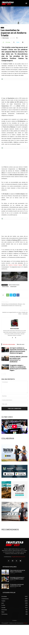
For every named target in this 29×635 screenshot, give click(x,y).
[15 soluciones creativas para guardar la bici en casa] (5, 586)
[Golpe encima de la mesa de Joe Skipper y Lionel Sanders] (5, 572)
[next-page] (5, 374)
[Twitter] (11, 295)
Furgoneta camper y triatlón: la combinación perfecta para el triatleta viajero (18, 367)
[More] (22, 42)
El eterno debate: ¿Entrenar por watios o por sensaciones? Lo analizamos (19, 359)
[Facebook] (17, 295)
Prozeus (25, 623)
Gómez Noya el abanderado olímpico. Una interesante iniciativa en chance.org (13, 304)
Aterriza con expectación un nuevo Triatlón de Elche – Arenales (15, 313)
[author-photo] (14, 326)
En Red (5, 25)
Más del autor (20, 344)
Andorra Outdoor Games (15, 265)
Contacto (14, 620)
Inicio (2, 25)
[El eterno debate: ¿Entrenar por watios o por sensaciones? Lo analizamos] (5, 358)
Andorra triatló (5, 286)
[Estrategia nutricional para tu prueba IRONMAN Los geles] (5, 579)
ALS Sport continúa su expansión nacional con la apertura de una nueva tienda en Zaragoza (18, 350)
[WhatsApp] (7, 295)
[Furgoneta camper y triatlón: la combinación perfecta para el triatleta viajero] (5, 367)
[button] (26, 3)
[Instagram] (12, 560)
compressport (13, 286)
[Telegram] (14, 295)
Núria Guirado (14, 328)
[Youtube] (20, 560)
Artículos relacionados (9, 344)
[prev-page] (2, 374)
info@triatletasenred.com (18, 556)
